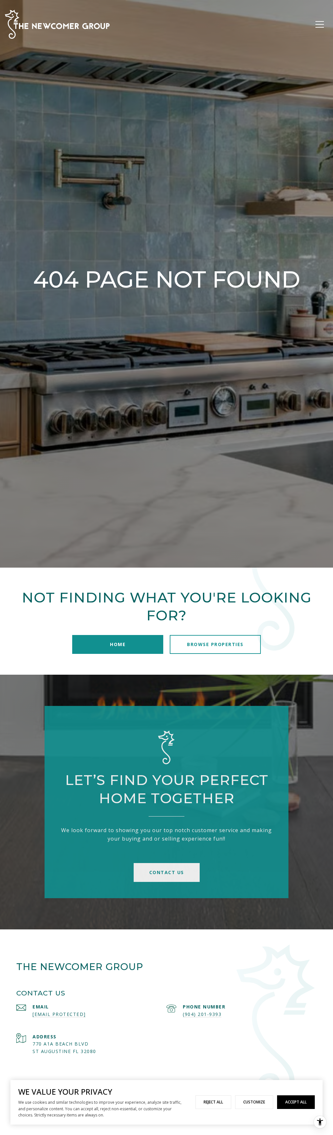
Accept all (296, 1102)
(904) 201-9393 (202, 1014)
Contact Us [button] (166, 872)
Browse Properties (215, 644)
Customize (254, 1102)
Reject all (213, 1102)
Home (118, 644)
